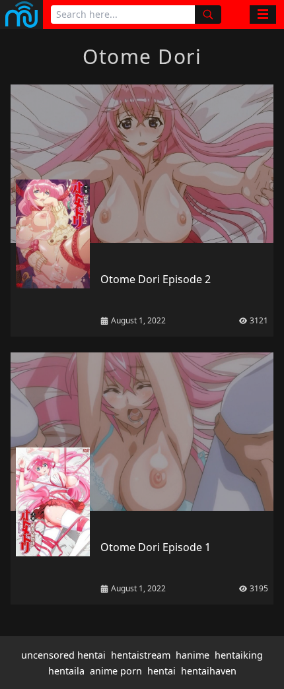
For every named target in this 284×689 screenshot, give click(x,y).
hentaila (66, 671)
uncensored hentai (63, 655)
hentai (161, 671)
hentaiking (239, 655)
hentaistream (140, 655)
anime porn (116, 671)
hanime (192, 655)
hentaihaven (208, 671)
